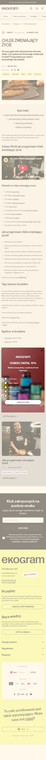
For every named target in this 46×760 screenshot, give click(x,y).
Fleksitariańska (14, 392)
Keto (10, 387)
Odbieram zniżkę (23, 402)
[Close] (42, 350)
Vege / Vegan (13, 383)
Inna (10, 396)
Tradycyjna (13, 379)
